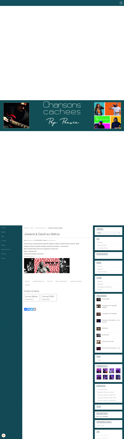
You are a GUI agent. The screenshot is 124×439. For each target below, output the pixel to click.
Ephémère (105, 328)
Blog (2, 236)
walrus (27, 281)
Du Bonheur (105, 335)
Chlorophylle (105, 299)
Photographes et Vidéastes (104, 287)
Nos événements (40, 228)
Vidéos (3, 245)
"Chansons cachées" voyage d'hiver (106, 397)
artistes (50, 281)
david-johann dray (61, 281)
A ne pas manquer (102, 271)
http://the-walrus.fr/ (29, 256)
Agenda (3, 232)
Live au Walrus (31, 296)
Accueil (3, 227)
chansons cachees (76, 281)
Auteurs (99, 289)
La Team (3, 240)
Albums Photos (5, 249)
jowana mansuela (38, 281)
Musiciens (100, 281)
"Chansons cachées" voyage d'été (106, 395)
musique (27, 285)
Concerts (99, 266)
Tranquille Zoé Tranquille (109, 313)
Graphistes (100, 284)
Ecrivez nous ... (101, 425)
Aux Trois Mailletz (103, 435)
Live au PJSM (48, 296)
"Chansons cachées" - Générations (106, 400)
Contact (3, 254)
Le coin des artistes (102, 248)
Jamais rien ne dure (108, 341)
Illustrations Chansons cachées (105, 392)
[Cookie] (3, 435)
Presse (3, 258)
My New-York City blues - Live (111, 348)
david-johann (29, 240)
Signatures (100, 269)
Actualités (100, 242)
